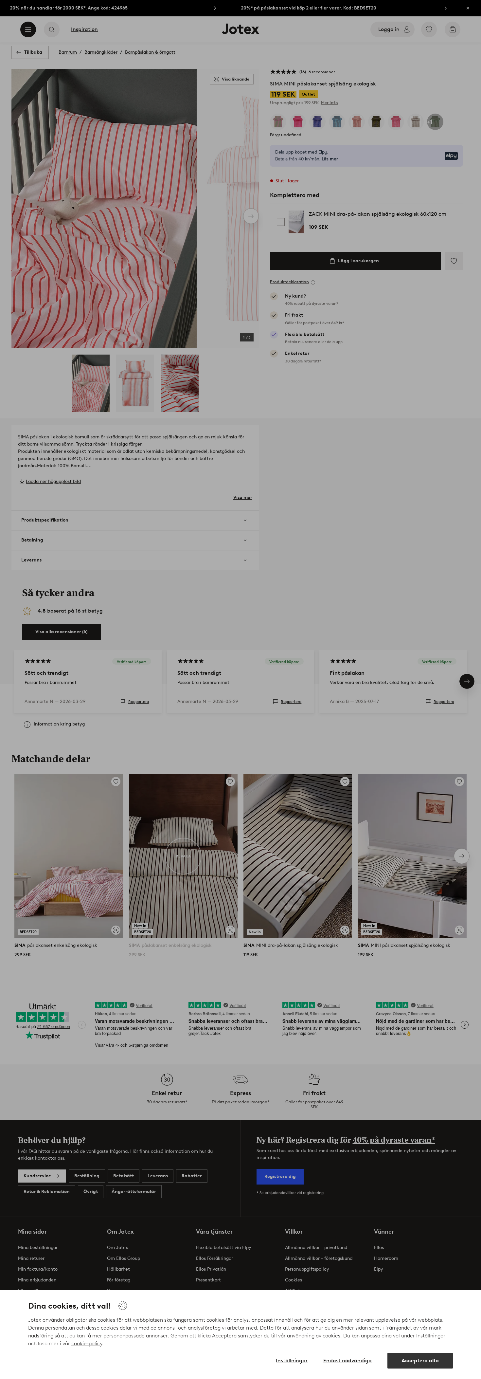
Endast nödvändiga (347, 1360)
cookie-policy (86, 1343)
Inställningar (292, 1360)
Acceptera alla (420, 1360)
